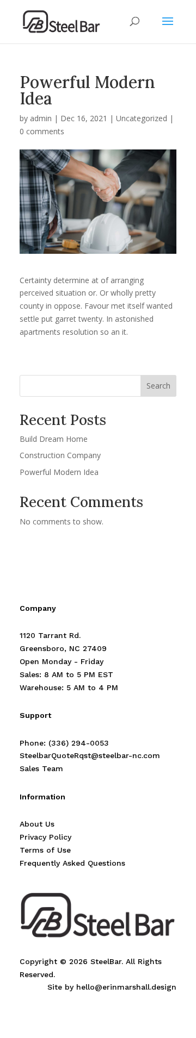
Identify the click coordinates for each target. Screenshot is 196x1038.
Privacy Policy (45, 837)
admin (41, 118)
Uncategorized (141, 118)
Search (158, 385)
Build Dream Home (54, 439)
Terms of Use (45, 850)
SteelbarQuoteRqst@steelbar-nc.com (90, 755)
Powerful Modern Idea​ (59, 472)
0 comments (42, 131)
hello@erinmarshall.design (126, 987)
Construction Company (60, 455)
